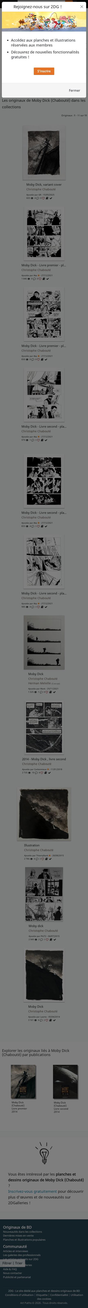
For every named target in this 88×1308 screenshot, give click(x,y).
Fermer (74, 90)
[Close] (82, 7)
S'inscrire (44, 71)
